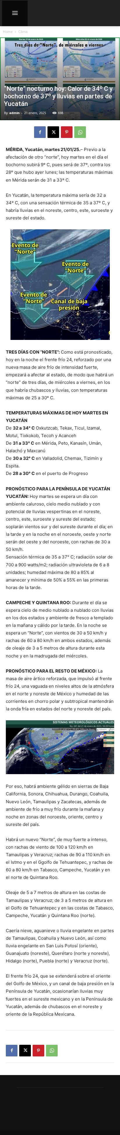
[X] (53, 132)
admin (14, 113)
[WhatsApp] (80, 132)
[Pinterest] (67, 132)
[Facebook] (40, 132)
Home (8, 31)
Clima (23, 31)
